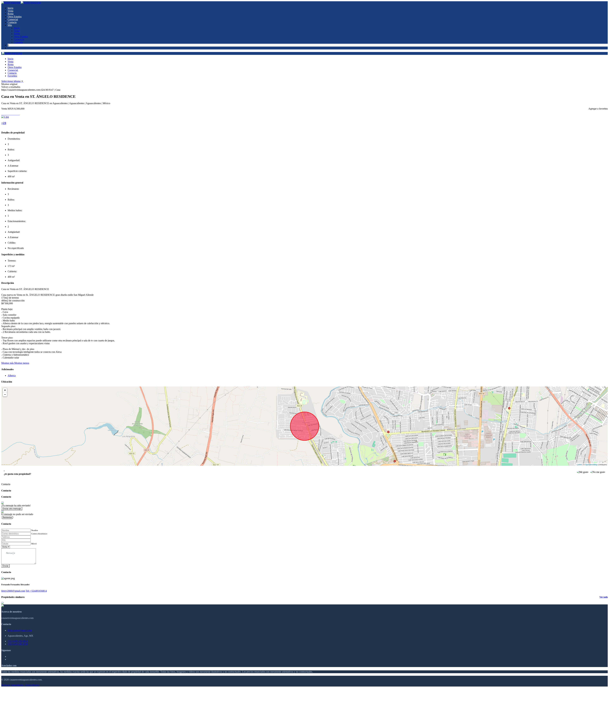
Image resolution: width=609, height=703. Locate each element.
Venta (10, 11)
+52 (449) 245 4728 (18, 644)
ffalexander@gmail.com (20, 630)
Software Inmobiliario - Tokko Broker (20, 685)
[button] (15, 363)
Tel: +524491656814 (36, 591)
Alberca (12, 375)
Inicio (10, 8)
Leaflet (579, 464)
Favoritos (12, 75)
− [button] (5, 394)
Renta (10, 13)
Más (10, 25)
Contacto (12, 22)
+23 (3, 123)
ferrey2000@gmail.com (13, 591)
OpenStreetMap (591, 464)
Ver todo (603, 597)
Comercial (13, 19)
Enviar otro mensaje (12, 508)
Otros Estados (15, 16)
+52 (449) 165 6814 (18, 641)
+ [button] (5, 390)
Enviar (5, 566)
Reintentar (7, 517)
